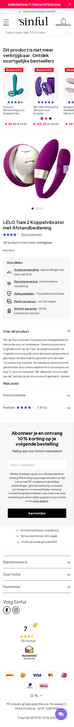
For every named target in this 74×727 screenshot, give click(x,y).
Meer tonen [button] (11, 383)
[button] (69, 4)
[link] (42, 118)
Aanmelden (37, 513)
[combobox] (34, 32)
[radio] (8, 102)
